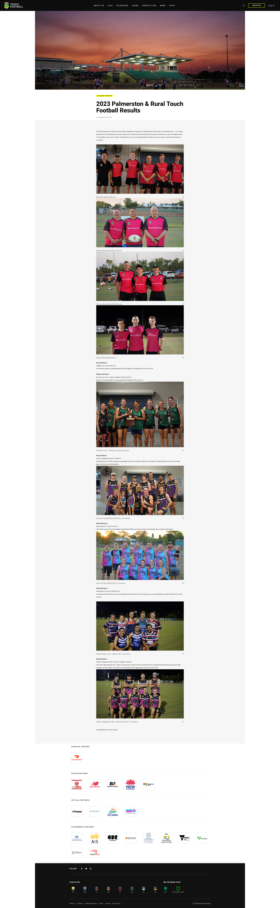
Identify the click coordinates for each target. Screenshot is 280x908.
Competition (149, 5)
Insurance (108, 903)
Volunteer (122, 5)
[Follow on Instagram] (91, 869)
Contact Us (80, 903)
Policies (101, 903)
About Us (99, 5)
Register (256, 5)
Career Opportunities (91, 903)
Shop (172, 5)
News (163, 5)
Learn (135, 5)
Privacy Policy (116, 903)
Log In (271, 5)
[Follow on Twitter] (86, 869)
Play (110, 5)
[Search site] (244, 5)
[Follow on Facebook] (82, 869)
